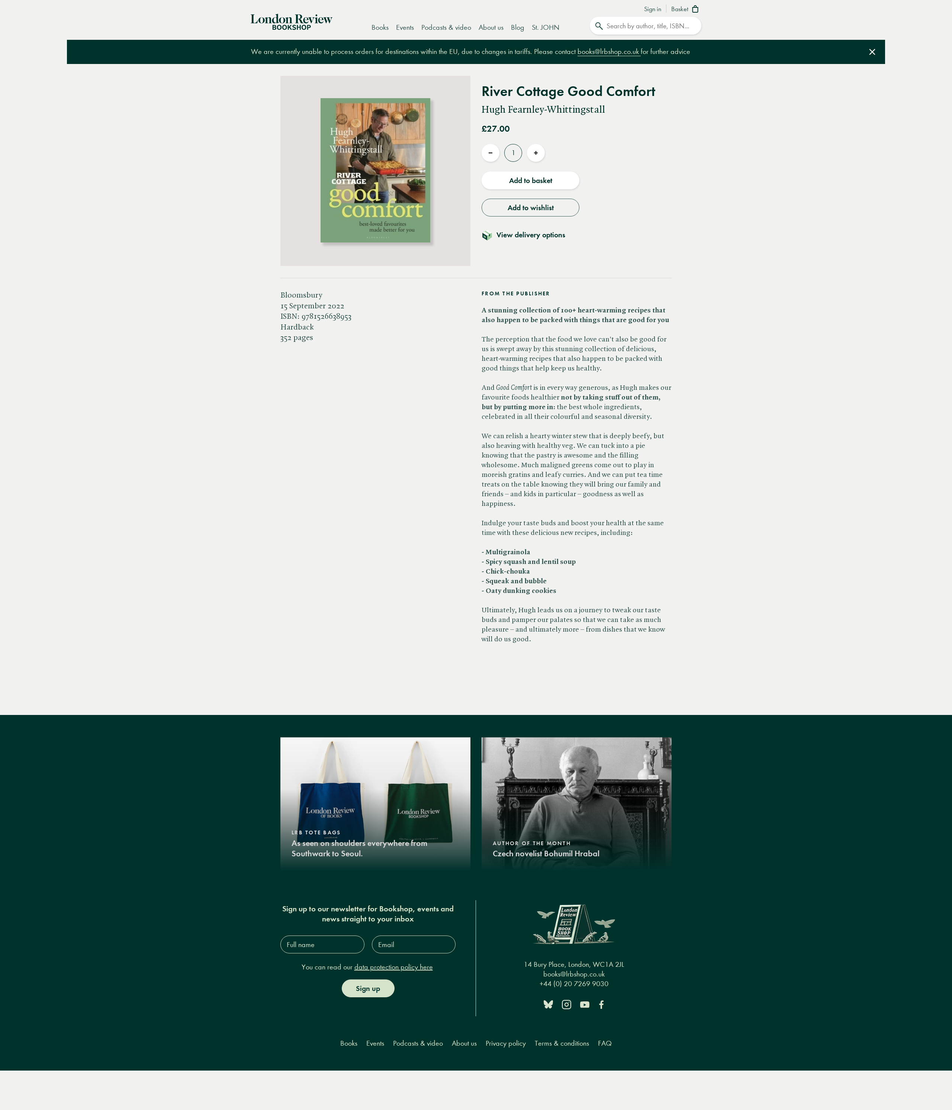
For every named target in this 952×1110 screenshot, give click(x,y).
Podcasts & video (446, 27)
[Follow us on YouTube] (584, 1004)
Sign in (652, 9)
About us (491, 27)
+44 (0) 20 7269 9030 (574, 983)
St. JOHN (545, 27)
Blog (517, 27)
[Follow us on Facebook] (601, 1004)
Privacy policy (506, 1043)
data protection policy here (393, 967)
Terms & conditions (562, 1043)
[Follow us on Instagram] (566, 1004)
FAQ (605, 1043)
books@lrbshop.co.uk (609, 51)
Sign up (368, 988)
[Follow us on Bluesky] (548, 1004)
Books (380, 27)
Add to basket (530, 180)
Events (405, 27)
